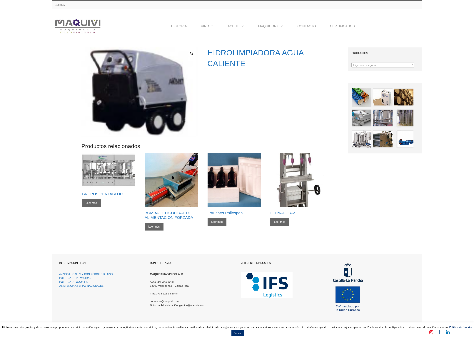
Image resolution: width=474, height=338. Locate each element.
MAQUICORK (268, 26)
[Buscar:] (237, 5)
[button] (215, 26)
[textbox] (383, 65)
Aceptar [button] (237, 333)
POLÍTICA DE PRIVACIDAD (75, 277)
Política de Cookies (460, 327)
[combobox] (382, 64)
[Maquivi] (78, 26)
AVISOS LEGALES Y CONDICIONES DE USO (86, 274)
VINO (205, 26)
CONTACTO (306, 26)
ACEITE (234, 26)
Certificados (342, 26)
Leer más (91, 202)
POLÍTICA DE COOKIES (73, 281)
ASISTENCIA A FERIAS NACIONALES (81, 285)
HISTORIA (179, 26)
